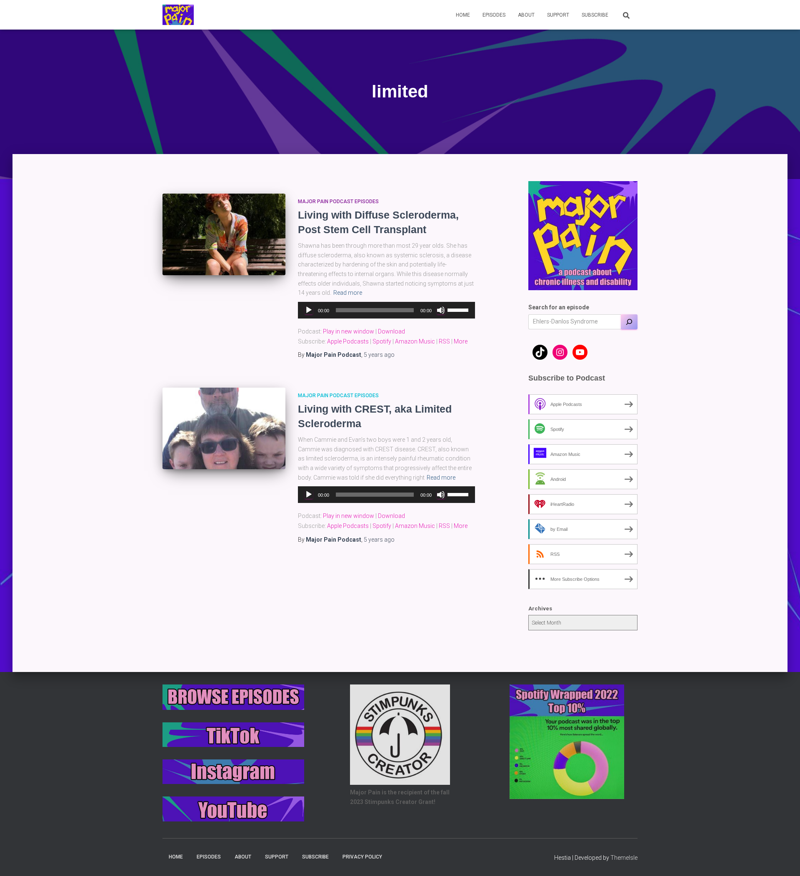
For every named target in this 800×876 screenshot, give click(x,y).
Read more (347, 292)
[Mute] (441, 310)
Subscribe (595, 15)
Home (463, 15)
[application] (386, 310)
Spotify (381, 341)
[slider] (459, 309)
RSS (444, 341)
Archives (540, 608)
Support (558, 15)
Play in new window (348, 331)
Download (391, 331)
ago (379, 354)
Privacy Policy (362, 857)
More (461, 341)
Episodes (493, 15)
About (526, 15)
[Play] (309, 310)
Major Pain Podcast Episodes (338, 201)
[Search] (629, 321)
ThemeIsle (624, 857)
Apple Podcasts (348, 341)
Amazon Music (415, 341)
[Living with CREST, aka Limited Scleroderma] (223, 429)
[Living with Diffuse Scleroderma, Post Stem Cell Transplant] (223, 235)
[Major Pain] (178, 15)
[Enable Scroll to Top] (783, 859)
